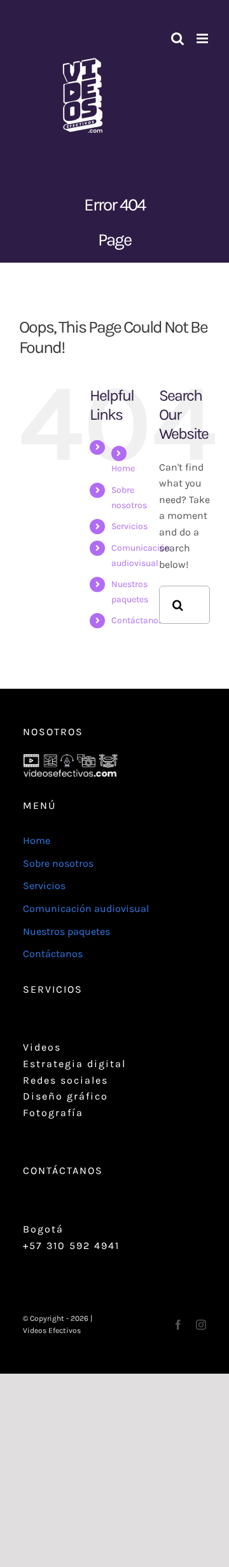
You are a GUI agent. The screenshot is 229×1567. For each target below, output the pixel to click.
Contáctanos (137, 620)
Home (123, 468)
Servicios (129, 526)
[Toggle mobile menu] (203, 38)
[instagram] (201, 1325)
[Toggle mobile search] (177, 38)
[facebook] (178, 1325)
